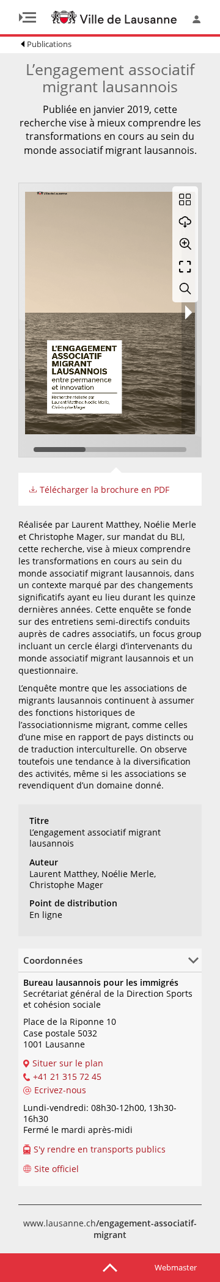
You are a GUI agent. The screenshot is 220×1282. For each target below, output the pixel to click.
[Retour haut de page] (110, 1266)
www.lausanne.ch (110, 1229)
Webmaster (176, 1267)
